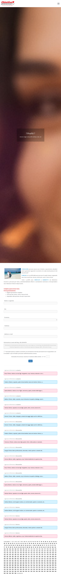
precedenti (7, 541)
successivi (20, 573)
